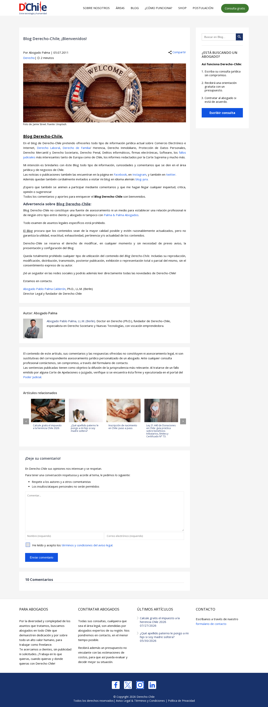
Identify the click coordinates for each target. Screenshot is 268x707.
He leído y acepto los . (72, 545)
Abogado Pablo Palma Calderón (44, 289)
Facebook (120, 174)
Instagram (139, 174)
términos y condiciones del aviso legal (87, 545)
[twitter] (128, 685)
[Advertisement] (133, 24)
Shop (182, 8)
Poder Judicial (32, 377)
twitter (171, 174)
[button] (26, 421)
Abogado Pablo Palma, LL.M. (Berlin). (71, 321)
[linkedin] (152, 685)
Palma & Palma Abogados (121, 215)
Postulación (203, 8)
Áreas (120, 8)
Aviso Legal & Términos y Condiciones (140, 700)
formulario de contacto (211, 624)
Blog (135, 8)
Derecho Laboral (48, 148)
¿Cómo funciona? (158, 8)
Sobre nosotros (96, 8)
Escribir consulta (222, 113)
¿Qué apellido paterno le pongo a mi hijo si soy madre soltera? (164, 637)
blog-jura (142, 179)
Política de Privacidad (181, 700)
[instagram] (140, 685)
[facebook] (116, 685)
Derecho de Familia (76, 148)
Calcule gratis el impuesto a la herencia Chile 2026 (160, 621)
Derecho (29, 58)
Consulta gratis (235, 8)
